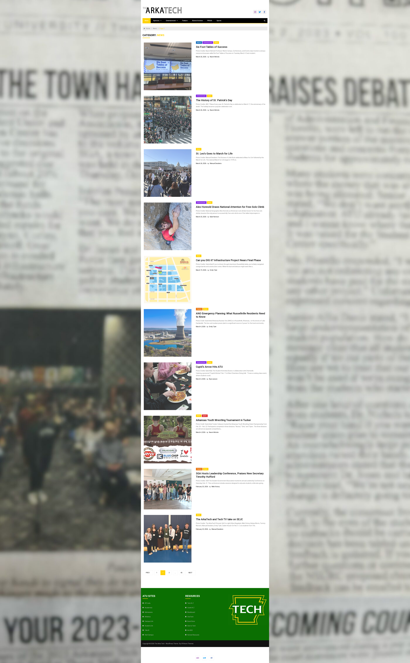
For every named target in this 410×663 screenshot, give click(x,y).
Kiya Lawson (213, 379)
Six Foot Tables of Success (211, 46)
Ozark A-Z (190, 607)
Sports (219, 20)
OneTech (190, 617)
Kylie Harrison (214, 217)
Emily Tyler (213, 270)
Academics (148, 607)
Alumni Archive (197, 20)
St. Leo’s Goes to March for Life (214, 153)
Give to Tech (191, 626)
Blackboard (191, 612)
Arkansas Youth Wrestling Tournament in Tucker (223, 420)
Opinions (156, 20)
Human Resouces (193, 635)
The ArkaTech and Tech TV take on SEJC (219, 519)
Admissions (149, 612)
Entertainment (171, 20)
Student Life (149, 626)
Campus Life (149, 621)
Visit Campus (149, 635)
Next (190, 573)
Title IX (147, 630)
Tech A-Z (190, 603)
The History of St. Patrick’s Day (214, 100)
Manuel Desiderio (216, 163)
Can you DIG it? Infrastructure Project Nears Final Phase (228, 260)
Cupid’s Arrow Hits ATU (209, 366)
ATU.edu (147, 603)
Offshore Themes (187, 643)
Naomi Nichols (214, 57)
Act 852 (190, 630)
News (147, 20)
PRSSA (209, 20)
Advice (199, 42)
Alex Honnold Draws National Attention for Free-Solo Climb (230, 206)
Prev (148, 573)
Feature (184, 20)
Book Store (191, 621)
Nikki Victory (216, 486)
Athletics (148, 617)
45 (181, 573)
